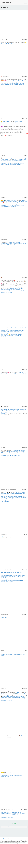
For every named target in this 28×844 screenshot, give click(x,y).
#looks (6, 202)
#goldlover (24, 410)
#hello (10, 327)
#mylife (7, 204)
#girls (2, 159)
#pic (9, 202)
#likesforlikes (4, 816)
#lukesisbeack (18, 335)
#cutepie (11, 775)
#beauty (15, 82)
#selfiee (2, 617)
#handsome (20, 201)
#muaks (25, 329)
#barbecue (18, 492)
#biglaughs (12, 772)
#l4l (15, 243)
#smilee (13, 122)
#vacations (3, 85)
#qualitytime (14, 373)
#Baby (6, 43)
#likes (14, 206)
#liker (12, 206)
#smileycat (9, 579)
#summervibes (4, 496)
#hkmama (21, 772)
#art (15, 572)
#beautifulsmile (4, 122)
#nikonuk (18, 244)
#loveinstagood (4, 813)
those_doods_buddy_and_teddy (8, 489)
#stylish (15, 412)
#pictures (5, 700)
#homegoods (10, 573)
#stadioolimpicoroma (11, 158)
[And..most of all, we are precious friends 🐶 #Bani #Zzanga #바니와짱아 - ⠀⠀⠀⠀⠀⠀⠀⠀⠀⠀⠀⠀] (14, 717)
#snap (23, 82)
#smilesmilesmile (4, 456)
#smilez (10, 456)
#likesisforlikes (4, 336)
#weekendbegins (21, 493)
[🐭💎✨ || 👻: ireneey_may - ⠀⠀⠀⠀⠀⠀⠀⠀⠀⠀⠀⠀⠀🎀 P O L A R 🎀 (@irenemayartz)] (14, 518)
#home (2, 82)
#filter (8, 82)
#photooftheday (9, 160)
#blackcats (21, 580)
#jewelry (12, 409)
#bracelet (19, 410)
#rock (13, 816)
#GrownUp (10, 43)
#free (5, 244)
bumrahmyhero (4, 614)
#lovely (11, 412)
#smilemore (15, 456)
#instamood (12, 202)
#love (4, 159)
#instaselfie (3, 204)
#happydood (3, 493)
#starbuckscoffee (16, 289)
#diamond (7, 409)
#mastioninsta (18, 816)
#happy (7, 80)
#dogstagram (4, 497)
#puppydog (16, 497)
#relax (25, 80)
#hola (13, 327)
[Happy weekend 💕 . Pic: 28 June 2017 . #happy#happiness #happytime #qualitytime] (14, 354)
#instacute (14, 498)
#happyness (10, 331)
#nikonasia (12, 244)
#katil (16, 814)
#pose (4, 814)
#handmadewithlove (19, 577)
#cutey (17, 813)
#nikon (8, 244)
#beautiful (3, 160)
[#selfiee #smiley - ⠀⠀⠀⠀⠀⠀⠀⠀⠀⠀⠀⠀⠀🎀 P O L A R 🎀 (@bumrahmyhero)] (14, 599)
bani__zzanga (4, 733)
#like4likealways (4, 243)
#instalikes (22, 814)
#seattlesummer (13, 500)
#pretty (17, 162)
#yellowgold (3, 410)
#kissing (17, 329)
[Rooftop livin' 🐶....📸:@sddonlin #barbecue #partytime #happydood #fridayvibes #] (14, 474)
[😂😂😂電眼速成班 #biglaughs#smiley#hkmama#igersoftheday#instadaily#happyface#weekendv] (14, 754)
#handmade (19, 572)
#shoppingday (4, 289)
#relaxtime (16, 84)
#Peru (22, 80)
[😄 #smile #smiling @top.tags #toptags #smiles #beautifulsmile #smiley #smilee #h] (14, 103)
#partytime (23, 492)
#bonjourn (7, 329)
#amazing (19, 333)
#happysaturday (11, 242)
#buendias (24, 327)
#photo (19, 697)
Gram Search (6, 2)
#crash (2, 83)
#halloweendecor (21, 575)
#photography (15, 697)
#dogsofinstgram (21, 496)
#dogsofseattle (10, 497)
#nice (11, 814)
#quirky (7, 654)
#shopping (20, 288)
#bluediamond (9, 410)
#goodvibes (13, 334)
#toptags (16, 121)
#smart (23, 813)
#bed (5, 82)
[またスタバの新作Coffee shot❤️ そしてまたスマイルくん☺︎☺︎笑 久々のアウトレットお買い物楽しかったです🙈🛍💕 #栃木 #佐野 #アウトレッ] (14, 262)
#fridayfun (14, 493)
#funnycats (14, 579)
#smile (3, 121)
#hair (14, 454)
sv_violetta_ (4, 447)
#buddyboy (3, 500)
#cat (25, 577)
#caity (10, 654)
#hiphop (2, 164)
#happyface (15, 774)
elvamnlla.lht (4, 239)
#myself (25, 201)
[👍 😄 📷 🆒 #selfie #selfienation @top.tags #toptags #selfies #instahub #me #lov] (14, 182)
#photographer (22, 698)
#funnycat (20, 579)
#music (7, 163)
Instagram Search (4, 838)
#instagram (10, 84)
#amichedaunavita (20, 158)
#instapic (17, 83)
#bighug (24, 243)
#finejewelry (16, 409)
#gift (12, 581)
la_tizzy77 (3, 325)
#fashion (3, 413)
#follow (11, 454)
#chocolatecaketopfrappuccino (8, 290)
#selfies (2, 201)
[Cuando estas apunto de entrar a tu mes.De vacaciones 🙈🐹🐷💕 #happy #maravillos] (14, 61)
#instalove (9, 816)
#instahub (6, 201)
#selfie (8, 200)
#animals (22, 83)
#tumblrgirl (19, 82)
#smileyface (3, 775)
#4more (5, 817)
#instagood (3, 163)
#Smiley (2, 43)
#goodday (9, 292)
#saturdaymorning (18, 331)
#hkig (15, 775)
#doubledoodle (20, 498)
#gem (2, 412)
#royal (8, 814)
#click (13, 814)
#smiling (7, 121)
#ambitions (14, 333)
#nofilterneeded (20, 500)
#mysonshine (19, 775)
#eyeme (3, 409)
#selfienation (13, 200)
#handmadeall (4, 577)
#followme (18, 164)
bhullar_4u (3, 688)
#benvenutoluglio (4, 334)
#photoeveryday (8, 164)
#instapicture (18, 202)
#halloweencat (4, 580)
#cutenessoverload (5, 501)
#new (16, 290)
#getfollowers (19, 334)
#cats (2, 579)
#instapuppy (9, 498)
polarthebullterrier (5, 39)
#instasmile (3, 206)
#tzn (5, 158)
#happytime (21, 84)
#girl (25, 158)
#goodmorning (18, 327)
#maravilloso (12, 80)
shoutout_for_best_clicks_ (7, 809)
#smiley (11, 82)
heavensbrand (4, 118)
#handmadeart (10, 577)
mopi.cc (4, 277)
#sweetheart (3, 776)
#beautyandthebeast (16, 812)
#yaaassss (19, 654)
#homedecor (3, 573)
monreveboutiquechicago (7, 569)
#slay (23, 654)
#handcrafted (21, 573)
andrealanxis (5, 76)
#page (2, 817)
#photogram (15, 288)
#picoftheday (7, 83)
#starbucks (9, 289)
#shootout (10, 817)
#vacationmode (12, 494)
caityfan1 (3, 650)
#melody (22, 163)
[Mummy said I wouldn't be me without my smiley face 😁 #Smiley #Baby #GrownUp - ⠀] (14, 24)
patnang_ (3, 369)
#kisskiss (13, 329)
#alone (2, 331)
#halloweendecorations (11, 575)
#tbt (15, 695)
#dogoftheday (22, 497)
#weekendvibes (21, 774)
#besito (21, 329)
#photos (23, 697)
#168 (13, 817)
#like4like (8, 206)
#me (7, 159)
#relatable (3, 654)
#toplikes (9, 335)
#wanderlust (18, 80)
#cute (19, 159)
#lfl (13, 243)
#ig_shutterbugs (15, 698)
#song (14, 163)
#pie (20, 813)
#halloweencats (11, 580)
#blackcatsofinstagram (6, 581)
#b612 (7, 775)
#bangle (15, 410)
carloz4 (3, 155)
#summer (23, 412)
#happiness (3, 373)
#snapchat (12, 83)
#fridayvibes (9, 493)
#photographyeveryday (6, 698)
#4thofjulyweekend (5, 494)
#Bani (22, 735)
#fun (2, 454)
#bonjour (3, 329)
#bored (6, 84)
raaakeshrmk (4, 197)
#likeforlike (18, 242)
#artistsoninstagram (9, 572)
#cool (2, 814)
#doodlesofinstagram (12, 496)
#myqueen (14, 654)
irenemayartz (4, 534)
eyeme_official (5, 406)
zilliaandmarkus (4, 770)
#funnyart (3, 572)
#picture (2, 84)
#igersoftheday (4, 774)
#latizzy (9, 333)
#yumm (19, 290)
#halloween (3, 575)
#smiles (20, 121)
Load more (14, 823)
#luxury (18, 412)
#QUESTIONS (4, 693)
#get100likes (3, 335)
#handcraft (15, 573)
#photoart (9, 700)
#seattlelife (19, 494)
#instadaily (24, 202)
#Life (2, 691)
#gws (21, 243)
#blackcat (17, 580)
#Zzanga (3, 737)
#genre (11, 163)
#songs (17, 163)
